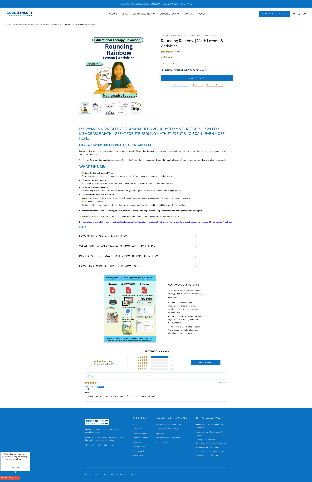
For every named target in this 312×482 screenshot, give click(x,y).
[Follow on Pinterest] (99, 445)
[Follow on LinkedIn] (112, 445)
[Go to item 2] (98, 107)
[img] (91, 383)
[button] (167, 52)
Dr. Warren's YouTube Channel (207, 447)
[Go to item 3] (110, 109)
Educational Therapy (144, 14)
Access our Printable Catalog (167, 429)
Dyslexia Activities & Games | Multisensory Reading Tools (35, 24)
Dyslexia (189, 14)
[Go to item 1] (85, 107)
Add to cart (197, 78)
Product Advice (162, 442)
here (83, 138)
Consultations (138, 442)
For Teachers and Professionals (168, 438)
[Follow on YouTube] (105, 445)
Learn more (15, 467)
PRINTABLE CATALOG (274, 14)
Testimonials (137, 429)
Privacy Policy (138, 455)
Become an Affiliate (140, 433)
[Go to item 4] (123, 109)
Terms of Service (139, 451)
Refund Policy (138, 460)
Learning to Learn (139, 446)
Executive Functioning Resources (168, 424)
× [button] (29, 450)
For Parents (160, 433)
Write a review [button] (206, 362)
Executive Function (170, 14)
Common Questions (140, 438)
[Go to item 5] (136, 109)
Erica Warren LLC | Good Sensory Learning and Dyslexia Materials (188, 36)
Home (8, 24)
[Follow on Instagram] (93, 445)
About (202, 14)
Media (125, 14)
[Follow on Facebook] (86, 445)
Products (112, 14)
